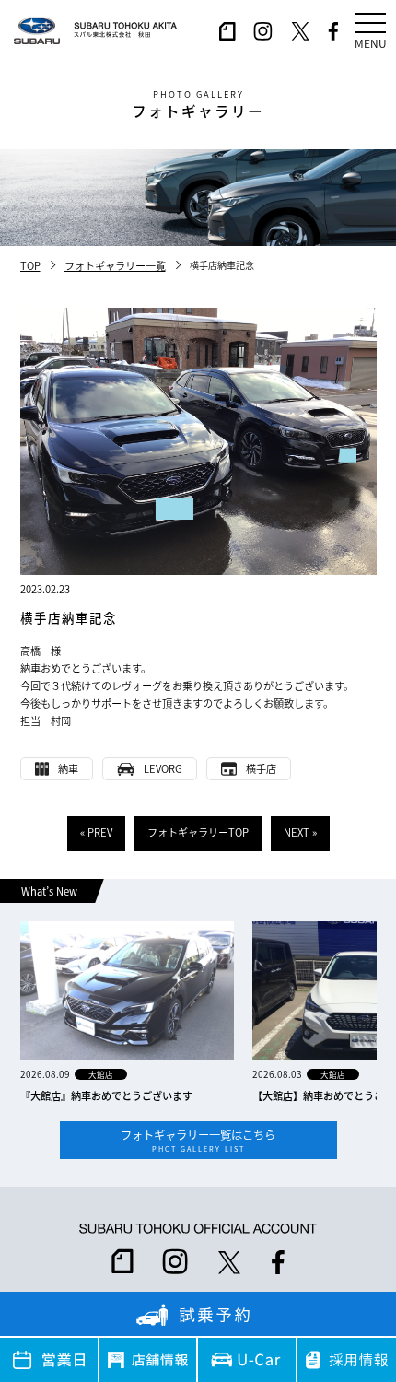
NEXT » (300, 832)
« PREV (96, 832)
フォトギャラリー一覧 (115, 265)
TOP (30, 265)
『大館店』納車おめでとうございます (106, 1095)
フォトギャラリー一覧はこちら (198, 1140)
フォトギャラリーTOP (198, 832)
